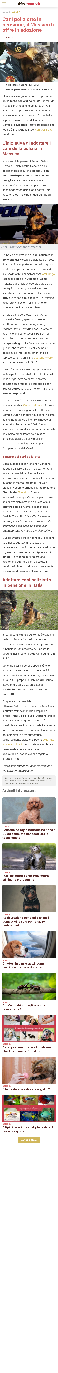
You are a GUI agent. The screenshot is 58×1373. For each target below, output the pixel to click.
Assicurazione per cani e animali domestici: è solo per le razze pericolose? (25, 921)
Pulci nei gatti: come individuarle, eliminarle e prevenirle (26, 877)
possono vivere (43, 357)
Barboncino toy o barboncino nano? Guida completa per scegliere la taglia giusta (28, 833)
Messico (23, 492)
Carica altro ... (29, 1139)
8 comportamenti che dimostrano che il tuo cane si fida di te (26, 1049)
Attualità (16, 12)
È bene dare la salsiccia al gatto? (26, 1089)
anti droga (48, 274)
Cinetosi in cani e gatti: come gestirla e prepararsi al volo (23, 965)
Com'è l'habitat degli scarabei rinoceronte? (24, 1007)
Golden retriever (33, 405)
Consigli (7, 872)
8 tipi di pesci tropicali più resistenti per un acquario (28, 1129)
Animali (6, 12)
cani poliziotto (44, 129)
